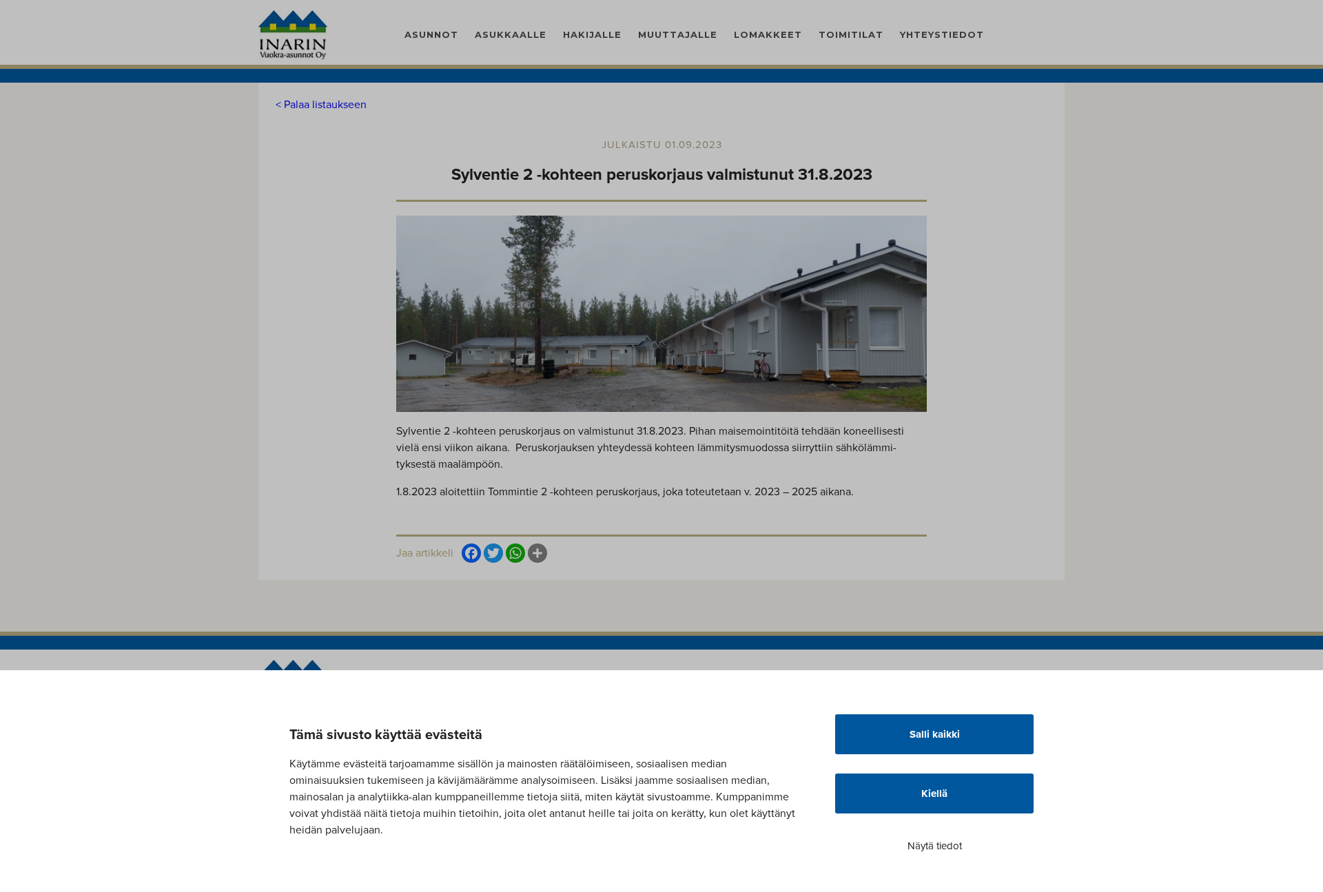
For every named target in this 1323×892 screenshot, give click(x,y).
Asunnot (431, 34)
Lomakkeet (768, 34)
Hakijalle (592, 34)
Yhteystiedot (942, 34)
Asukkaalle (510, 34)
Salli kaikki (935, 734)
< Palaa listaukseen (321, 104)
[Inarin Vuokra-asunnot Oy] (292, 34)
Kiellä (934, 793)
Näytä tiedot (934, 845)
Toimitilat (851, 34)
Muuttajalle (677, 34)
